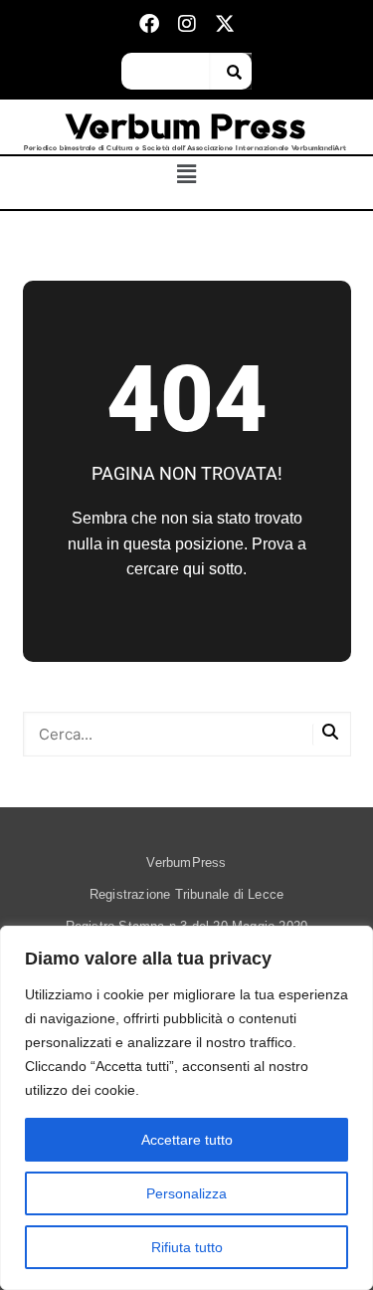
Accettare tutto (187, 1140)
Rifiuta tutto (187, 1247)
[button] (186, 175)
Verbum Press (186, 127)
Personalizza (186, 1193)
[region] (186, 1108)
